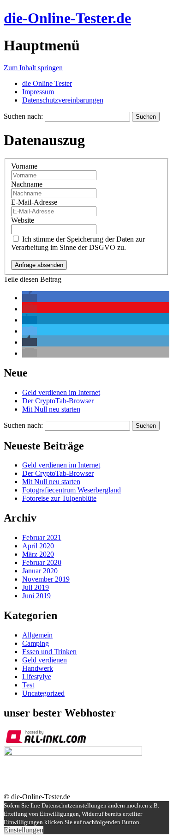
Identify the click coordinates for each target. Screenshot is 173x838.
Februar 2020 (41, 562)
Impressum (38, 92)
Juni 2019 (36, 596)
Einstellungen (23, 830)
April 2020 (38, 546)
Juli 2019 (35, 587)
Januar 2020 (40, 571)
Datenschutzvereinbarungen (62, 100)
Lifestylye (36, 676)
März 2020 (38, 554)
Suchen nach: (23, 116)
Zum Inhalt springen (33, 68)
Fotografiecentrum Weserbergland (71, 490)
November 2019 (46, 579)
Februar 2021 (41, 537)
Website (22, 220)
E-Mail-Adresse (34, 202)
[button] (29, 298)
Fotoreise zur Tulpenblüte (59, 498)
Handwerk (37, 668)
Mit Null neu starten (51, 409)
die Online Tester (47, 83)
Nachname (26, 184)
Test (28, 685)
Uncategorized (43, 693)
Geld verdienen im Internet (61, 392)
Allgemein (37, 635)
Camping (35, 643)
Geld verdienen (44, 660)
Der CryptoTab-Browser (58, 401)
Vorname (24, 166)
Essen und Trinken (49, 652)
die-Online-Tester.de (67, 18)
